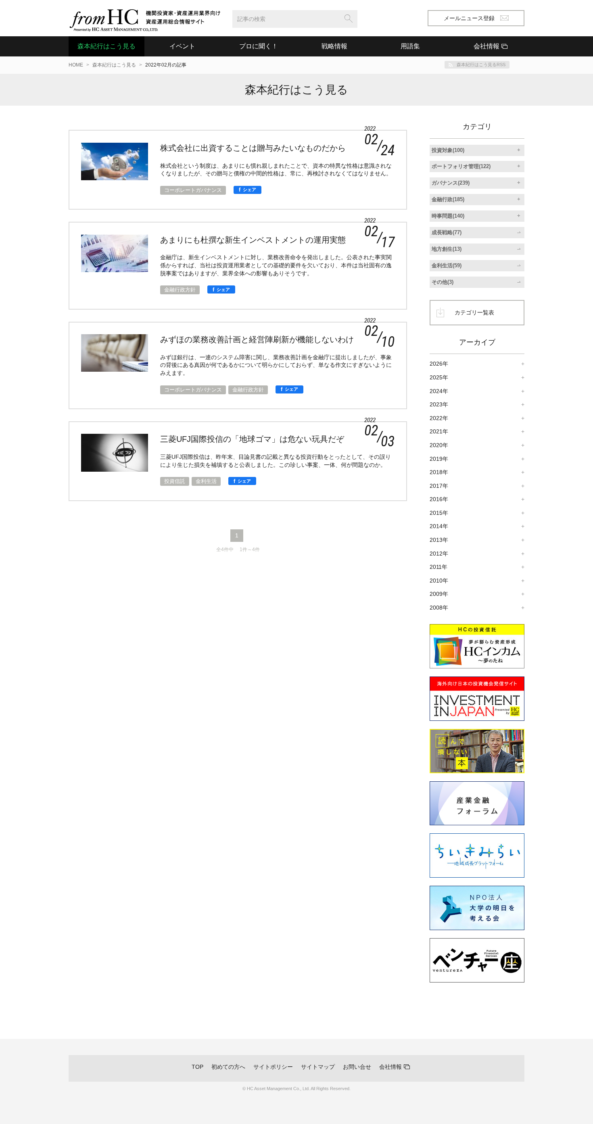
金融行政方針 (180, 290)
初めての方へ (228, 1067)
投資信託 (174, 481)
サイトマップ (318, 1067)
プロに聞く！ (258, 46)
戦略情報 (334, 46)
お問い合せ (357, 1067)
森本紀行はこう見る (106, 46)
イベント (182, 46)
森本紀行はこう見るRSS (481, 64)
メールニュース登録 (469, 18)
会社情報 (390, 1067)
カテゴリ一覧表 (474, 312)
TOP (197, 1067)
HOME (76, 65)
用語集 (410, 46)
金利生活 (206, 481)
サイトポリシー (273, 1067)
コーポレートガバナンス (193, 190)
